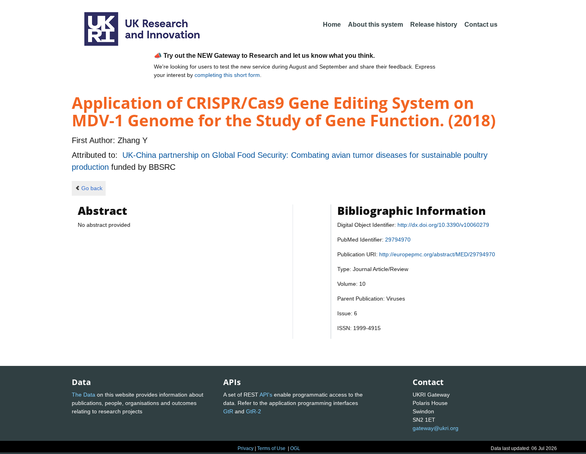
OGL (295, 448)
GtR (228, 411)
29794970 (398, 239)
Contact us (481, 24)
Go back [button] (91, 188)
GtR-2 (253, 411)
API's (266, 394)
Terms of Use (271, 448)
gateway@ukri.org (435, 428)
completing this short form (227, 75)
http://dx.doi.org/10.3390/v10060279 (443, 225)
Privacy (246, 448)
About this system (375, 24)
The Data (83, 394)
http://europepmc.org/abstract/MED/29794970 (437, 254)
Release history (433, 24)
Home (332, 24)
